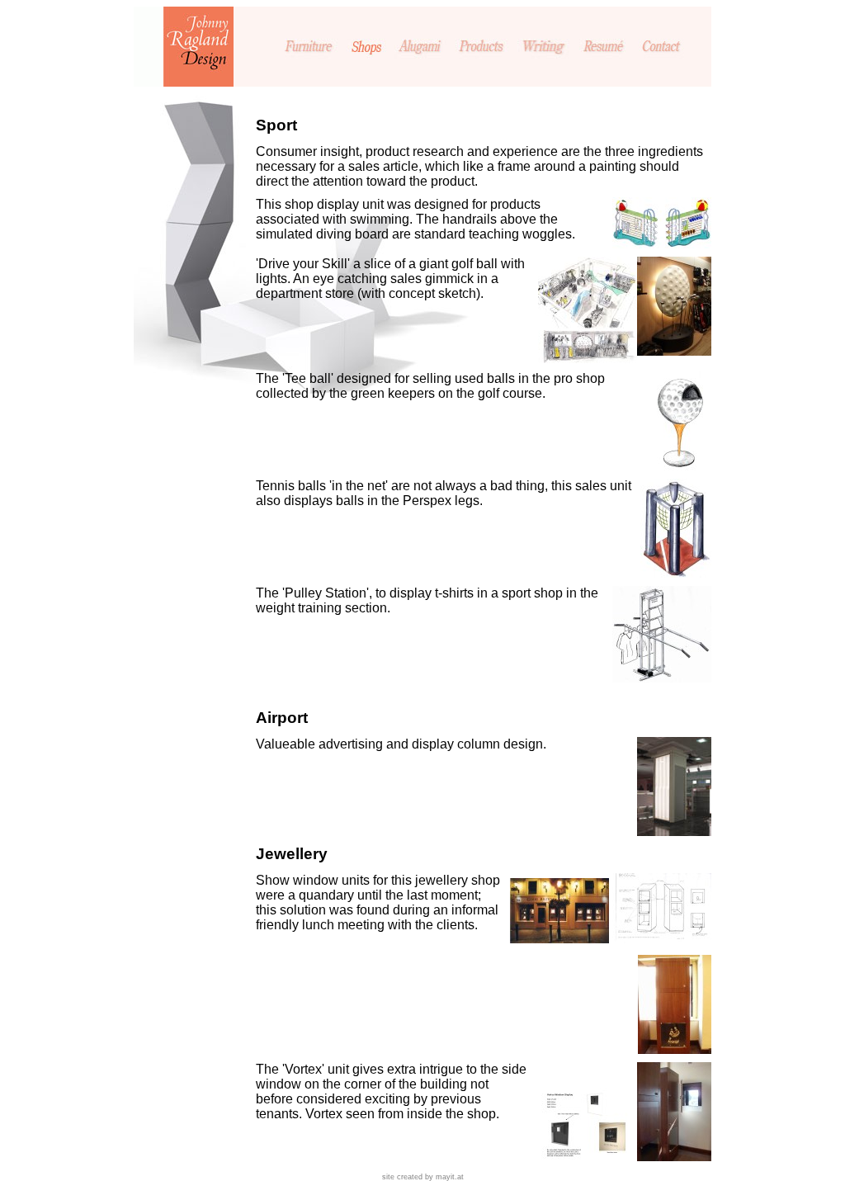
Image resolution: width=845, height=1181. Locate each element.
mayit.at (450, 1177)
